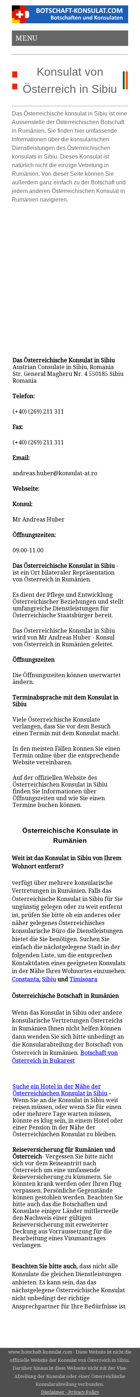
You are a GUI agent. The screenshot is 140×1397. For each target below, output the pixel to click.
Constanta (25, 979)
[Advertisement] (70, 277)
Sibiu (49, 979)
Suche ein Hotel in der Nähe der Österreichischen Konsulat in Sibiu (60, 1090)
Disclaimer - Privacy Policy (70, 1392)
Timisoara (83, 979)
